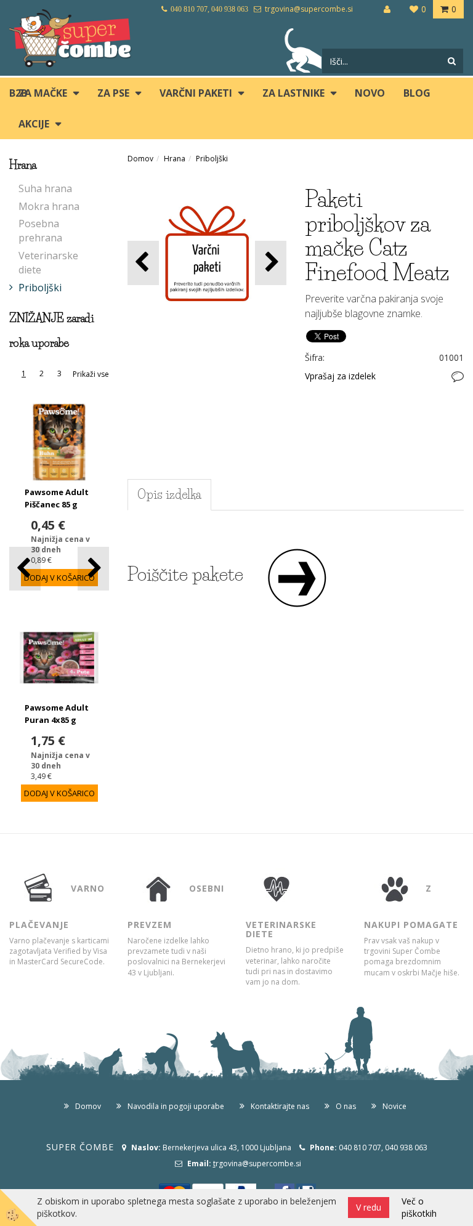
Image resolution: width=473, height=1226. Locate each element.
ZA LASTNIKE (293, 93)
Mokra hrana (48, 206)
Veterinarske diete (48, 262)
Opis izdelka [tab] (169, 494)
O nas (346, 1106)
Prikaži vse (91, 374)
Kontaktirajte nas (280, 1106)
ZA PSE (113, 93)
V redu (368, 1207)
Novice (394, 1106)
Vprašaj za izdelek (340, 376)
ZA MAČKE (42, 93)
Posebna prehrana (40, 230)
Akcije (33, 124)
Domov (140, 158)
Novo (370, 93)
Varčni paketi (196, 93)
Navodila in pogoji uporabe (175, 1106)
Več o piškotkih (419, 1207)
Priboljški (40, 287)
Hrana (174, 158)
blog (417, 93)
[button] (93, 569)
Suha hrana (45, 188)
